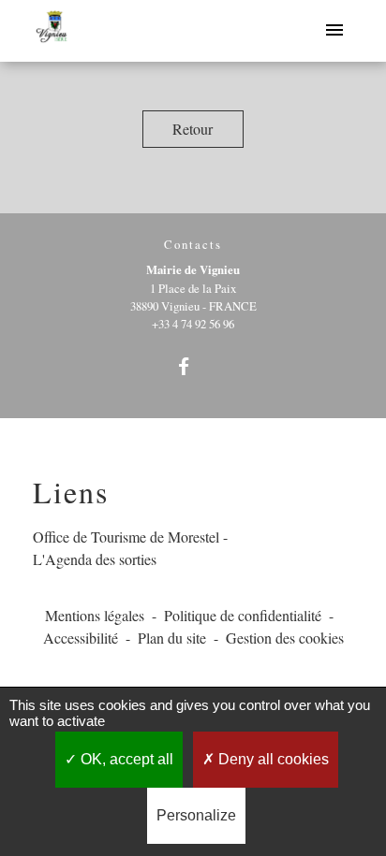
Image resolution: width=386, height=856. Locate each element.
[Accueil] (52, 30)
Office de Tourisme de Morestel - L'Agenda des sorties (130, 548)
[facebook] (192, 366)
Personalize (196, 815)
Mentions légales (94, 615)
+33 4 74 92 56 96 (193, 323)
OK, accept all (125, 759)
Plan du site (172, 637)
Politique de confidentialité (242, 615)
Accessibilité (80, 637)
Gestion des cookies (285, 637)
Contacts (193, 245)
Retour (192, 128)
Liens (71, 492)
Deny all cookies (272, 759)
